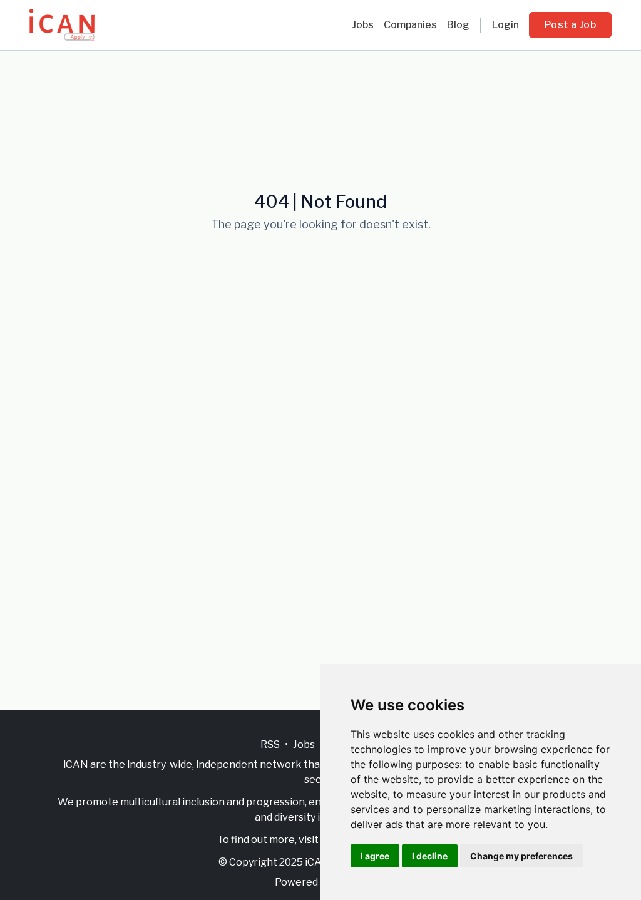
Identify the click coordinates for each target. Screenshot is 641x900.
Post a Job (570, 25)
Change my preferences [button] (521, 856)
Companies (410, 25)
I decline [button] (430, 856)
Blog (458, 25)
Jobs (363, 25)
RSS (270, 744)
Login (505, 25)
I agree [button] (375, 856)
